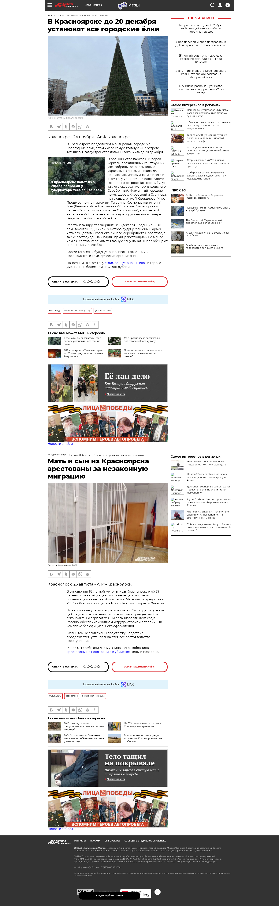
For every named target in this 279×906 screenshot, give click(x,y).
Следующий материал (109, 895)
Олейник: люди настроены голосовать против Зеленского (204, 246)
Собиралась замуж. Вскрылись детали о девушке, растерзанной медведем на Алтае (206, 175)
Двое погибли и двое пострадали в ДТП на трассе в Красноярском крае (201, 43)
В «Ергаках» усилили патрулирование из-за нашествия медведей (84, 726)
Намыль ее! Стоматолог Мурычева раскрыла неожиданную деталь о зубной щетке (207, 113)
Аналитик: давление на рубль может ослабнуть (207, 234)
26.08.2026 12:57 (57, 455)
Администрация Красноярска (65, 117)
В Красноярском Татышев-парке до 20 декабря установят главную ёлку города (84, 353)
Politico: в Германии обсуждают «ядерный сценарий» (204, 196)
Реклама (95, 841)
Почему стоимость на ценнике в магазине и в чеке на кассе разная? (143, 353)
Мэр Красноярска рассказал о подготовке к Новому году (142, 339)
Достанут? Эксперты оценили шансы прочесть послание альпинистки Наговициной (209, 489)
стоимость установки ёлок (126, 263)
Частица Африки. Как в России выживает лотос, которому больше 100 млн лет (208, 150)
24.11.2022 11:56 (56, 15)
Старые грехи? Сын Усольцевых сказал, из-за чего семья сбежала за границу (208, 163)
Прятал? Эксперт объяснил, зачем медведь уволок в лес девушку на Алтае (207, 477)
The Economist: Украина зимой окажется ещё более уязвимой (204, 221)
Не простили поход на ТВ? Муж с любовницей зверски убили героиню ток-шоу (201, 28)
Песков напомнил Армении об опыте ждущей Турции (208, 209)
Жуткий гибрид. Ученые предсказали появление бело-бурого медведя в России (209, 502)
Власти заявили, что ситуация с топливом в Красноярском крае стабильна (143, 738)
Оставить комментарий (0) (139, 281)
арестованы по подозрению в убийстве (98, 652)
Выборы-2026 (112, 841)
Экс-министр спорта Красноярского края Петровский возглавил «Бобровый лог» (201, 74)
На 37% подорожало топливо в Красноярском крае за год (142, 725)
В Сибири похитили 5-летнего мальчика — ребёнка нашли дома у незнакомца (84, 738)
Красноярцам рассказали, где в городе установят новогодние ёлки (82, 341)
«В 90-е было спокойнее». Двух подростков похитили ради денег (207, 463)
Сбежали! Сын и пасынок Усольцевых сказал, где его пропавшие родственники (209, 125)
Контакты (80, 841)
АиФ (74, 565)
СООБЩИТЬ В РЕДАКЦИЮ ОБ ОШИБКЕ (145, 841)
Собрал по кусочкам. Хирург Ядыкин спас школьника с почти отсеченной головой (209, 527)
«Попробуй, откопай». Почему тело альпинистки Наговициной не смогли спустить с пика (208, 514)
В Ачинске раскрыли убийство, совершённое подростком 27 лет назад (201, 89)
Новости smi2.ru (60, 444)
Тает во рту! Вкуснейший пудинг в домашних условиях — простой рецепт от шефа (207, 138)
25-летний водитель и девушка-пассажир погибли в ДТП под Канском (201, 59)
